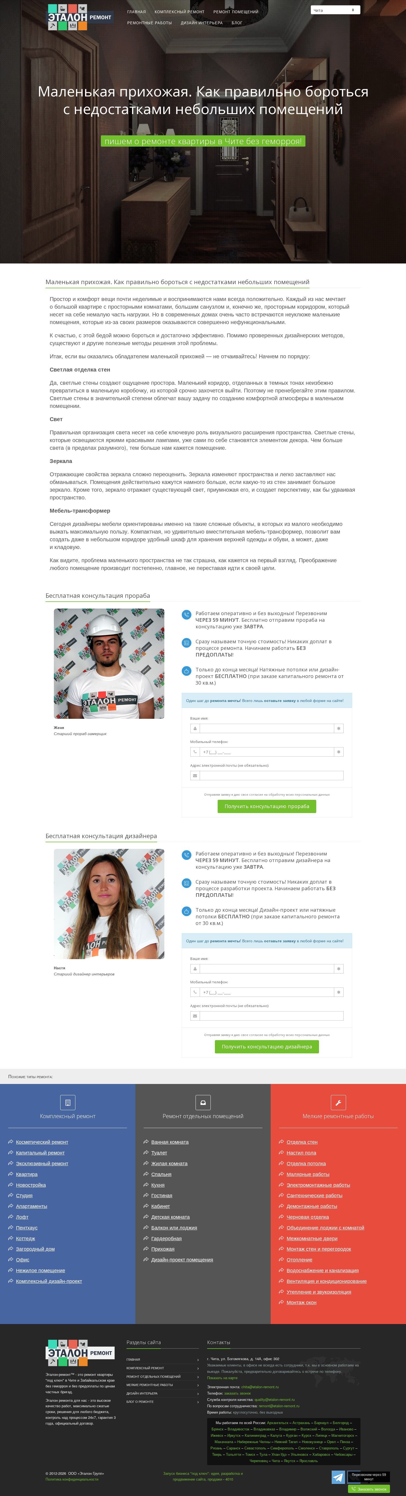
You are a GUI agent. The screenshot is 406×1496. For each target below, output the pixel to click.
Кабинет (160, 1205)
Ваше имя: (199, 718)
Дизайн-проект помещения (182, 1259)
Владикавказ (264, 1429)
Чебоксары (343, 1454)
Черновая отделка (308, 1216)
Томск (250, 1454)
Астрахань (301, 1422)
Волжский (308, 1429)
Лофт (22, 1216)
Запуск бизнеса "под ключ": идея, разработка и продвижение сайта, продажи (203, 1476)
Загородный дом (35, 1248)
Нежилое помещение (40, 1270)
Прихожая (163, 1248)
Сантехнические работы (314, 1195)
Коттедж (25, 1238)
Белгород (341, 1422)
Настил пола (301, 1152)
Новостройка (31, 1184)
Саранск (233, 1448)
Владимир (287, 1429)
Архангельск (277, 1422)
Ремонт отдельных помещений (153, 1376)
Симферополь (282, 1448)
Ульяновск (299, 1454)
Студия (24, 1195)
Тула (263, 1454)
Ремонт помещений (236, 11)
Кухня (158, 1184)
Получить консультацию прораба (267, 806)
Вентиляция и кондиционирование (327, 1280)
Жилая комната (169, 1163)
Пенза (345, 1441)
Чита (276, 1460)
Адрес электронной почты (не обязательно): (229, 765)
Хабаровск (321, 1454)
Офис (22, 1259)
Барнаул (321, 1422)
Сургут (348, 1448)
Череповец (259, 1460)
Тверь (217, 1454)
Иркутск (234, 1435)
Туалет (159, 1152)
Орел (331, 1441)
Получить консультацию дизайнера (267, 1046)
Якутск (289, 1460)
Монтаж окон (302, 1302)
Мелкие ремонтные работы (149, 1384)
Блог (237, 22)
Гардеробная (166, 1238)
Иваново (346, 1429)
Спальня (161, 1173)
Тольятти (233, 1454)
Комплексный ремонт (180, 11)
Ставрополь (329, 1448)
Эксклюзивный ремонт (42, 1163)
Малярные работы (308, 1173)
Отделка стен (302, 1141)
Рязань (216, 1448)
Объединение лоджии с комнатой (325, 1227)
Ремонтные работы (149, 22)
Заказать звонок (370, 1489)
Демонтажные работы (312, 1205)
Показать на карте (222, 1377)
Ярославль (308, 1460)
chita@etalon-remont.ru (260, 1386)
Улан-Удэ (279, 1454)
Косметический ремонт (42, 1141)
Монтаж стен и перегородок (319, 1248)
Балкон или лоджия (174, 1227)
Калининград (255, 1435)
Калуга (276, 1435)
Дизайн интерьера (202, 22)
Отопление (299, 1259)
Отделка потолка (306, 1163)
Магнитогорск (342, 1435)
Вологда (328, 1429)
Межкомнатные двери (312, 1238)
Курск (306, 1435)
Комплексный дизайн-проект (49, 1280)
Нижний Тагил (286, 1441)
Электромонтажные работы (318, 1184)
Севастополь (255, 1448)
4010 (229, 1479)
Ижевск (217, 1435)
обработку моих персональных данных (299, 794)
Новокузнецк (312, 1441)
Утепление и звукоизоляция (319, 1291)
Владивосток (238, 1429)
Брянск (217, 1429)
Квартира (27, 1173)
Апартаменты (31, 1205)
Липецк (321, 1435)
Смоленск (306, 1448)
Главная (136, 11)
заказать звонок (237, 1393)
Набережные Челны (253, 1441)
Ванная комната (170, 1141)
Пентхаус (27, 1227)
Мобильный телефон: (209, 741)
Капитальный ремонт (40, 1152)
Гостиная (161, 1195)
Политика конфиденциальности (72, 1479)
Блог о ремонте (140, 1401)
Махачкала (224, 1441)
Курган (291, 1435)
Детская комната (170, 1216)
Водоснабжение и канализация (323, 1270)
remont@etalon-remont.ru (279, 1405)
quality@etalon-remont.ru (275, 1399)
